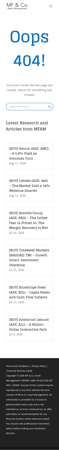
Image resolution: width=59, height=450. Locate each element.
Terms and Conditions (17, 366)
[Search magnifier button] (49, 106)
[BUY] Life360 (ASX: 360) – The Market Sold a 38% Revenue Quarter (29, 185)
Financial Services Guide (19, 370)
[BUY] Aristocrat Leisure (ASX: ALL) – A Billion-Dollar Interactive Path (29, 324)
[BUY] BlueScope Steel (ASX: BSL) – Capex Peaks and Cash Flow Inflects (29, 292)
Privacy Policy (39, 366)
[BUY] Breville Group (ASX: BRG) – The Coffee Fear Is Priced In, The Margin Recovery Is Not (28, 220)
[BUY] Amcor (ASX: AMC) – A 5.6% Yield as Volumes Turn (29, 153)
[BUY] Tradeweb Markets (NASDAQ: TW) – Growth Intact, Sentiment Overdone (29, 257)
